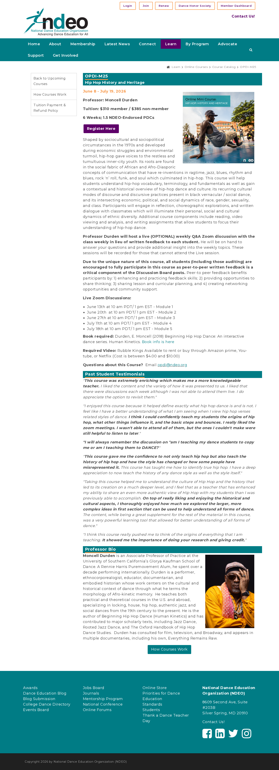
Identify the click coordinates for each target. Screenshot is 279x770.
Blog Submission (39, 699)
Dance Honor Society (195, 5)
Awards (30, 688)
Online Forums (97, 710)
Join (146, 5)
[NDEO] (55, 21)
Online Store (155, 688)
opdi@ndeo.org (172, 365)
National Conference (103, 704)
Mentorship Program (103, 699)
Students (151, 710)
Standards (152, 704)
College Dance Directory (46, 704)
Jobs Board (93, 688)
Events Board (36, 710)
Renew (164, 5)
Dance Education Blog (44, 693)
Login (127, 5)
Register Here (101, 128)
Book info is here (158, 342)
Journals (91, 693)
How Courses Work (49, 94)
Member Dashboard (236, 5)
